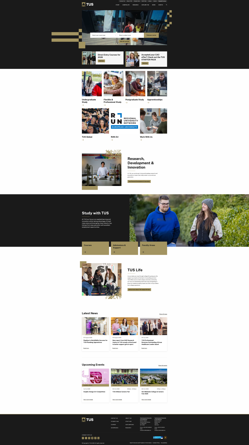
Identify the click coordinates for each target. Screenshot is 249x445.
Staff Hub (144, 1)
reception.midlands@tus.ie (145, 430)
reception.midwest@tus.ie (160, 430)
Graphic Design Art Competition (94, 392)
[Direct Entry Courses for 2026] (89, 58)
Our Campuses (129, 424)
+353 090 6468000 (147, 427)
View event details (88, 399)
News (153, 5)
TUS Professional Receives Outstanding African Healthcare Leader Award (152, 342)
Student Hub (137, 1)
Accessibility (164, 442)
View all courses (124, 41)
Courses (113, 424)
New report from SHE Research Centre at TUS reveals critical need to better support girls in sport (124, 342)
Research (136, 5)
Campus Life (126, 5)
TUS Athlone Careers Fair (121, 392)
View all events (162, 365)
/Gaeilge (162, 1)
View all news (163, 314)
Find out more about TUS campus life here (139, 289)
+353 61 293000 (161, 427)
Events (160, 5)
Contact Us (122, 1)
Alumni (155, 1)
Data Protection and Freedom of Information (141, 442)
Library (149, 1)
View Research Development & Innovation (139, 181)
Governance (114, 427)
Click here (101, 61)
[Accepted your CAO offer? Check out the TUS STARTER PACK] (132, 59)
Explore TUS (145, 5)
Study (117, 5)
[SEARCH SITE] (166, 5)
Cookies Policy (156, 442)
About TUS (129, 1)
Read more (86, 348)
